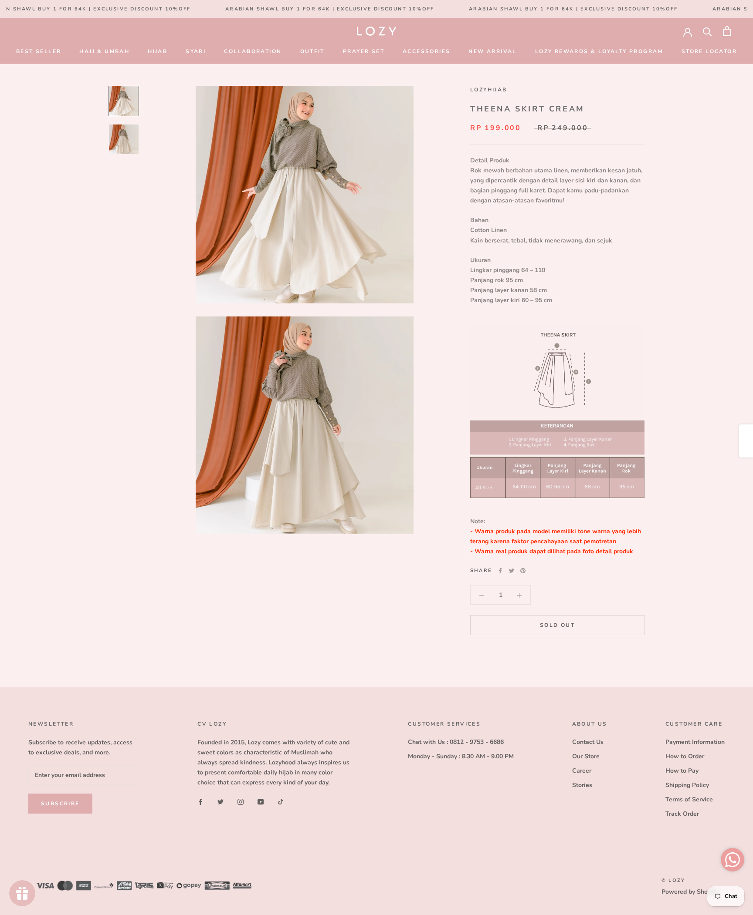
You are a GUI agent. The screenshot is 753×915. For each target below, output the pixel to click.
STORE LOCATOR (709, 51)
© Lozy (673, 880)
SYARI (196, 51)
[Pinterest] (523, 570)
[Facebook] (500, 570)
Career (581, 771)
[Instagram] (240, 801)
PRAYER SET (363, 51)
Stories (582, 785)
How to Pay (682, 771)
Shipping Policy (687, 785)
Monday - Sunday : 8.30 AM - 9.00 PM (461, 756)
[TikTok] (281, 801)
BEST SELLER (38, 51)
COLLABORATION (253, 51)
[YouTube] (261, 801)
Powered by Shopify (689, 892)
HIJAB (157, 51)
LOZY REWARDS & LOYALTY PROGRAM (599, 51)
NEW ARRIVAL (492, 51)
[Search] (707, 31)
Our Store (586, 756)
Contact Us (588, 742)
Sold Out (557, 625)
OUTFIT (312, 51)
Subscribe (60, 803)
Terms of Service (689, 799)
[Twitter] (511, 570)
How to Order (684, 756)
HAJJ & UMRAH (104, 51)
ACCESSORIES (426, 51)
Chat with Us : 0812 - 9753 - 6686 (456, 742)
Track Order (682, 814)
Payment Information (695, 742)
